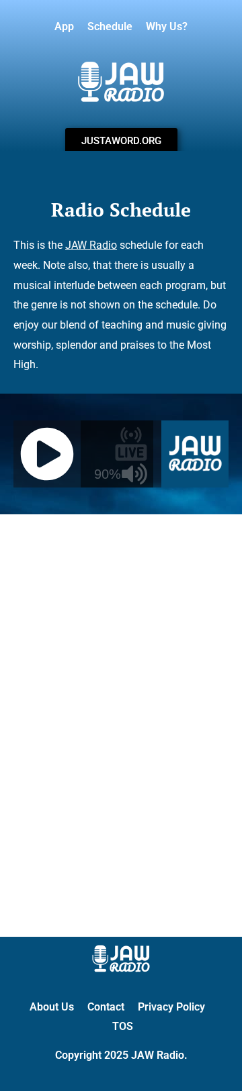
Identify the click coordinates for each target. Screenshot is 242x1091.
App (64, 26)
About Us (52, 1006)
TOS (122, 1026)
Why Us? (167, 26)
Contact (105, 1006)
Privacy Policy (171, 1006)
